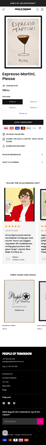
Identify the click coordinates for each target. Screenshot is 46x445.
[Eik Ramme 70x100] (19, 301)
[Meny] (3, 9)
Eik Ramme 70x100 (8, 325)
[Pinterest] (14, 403)
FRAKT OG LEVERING (10, 162)
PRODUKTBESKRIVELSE (11, 154)
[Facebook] (9, 403)
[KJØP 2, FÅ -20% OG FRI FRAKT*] (23, 3)
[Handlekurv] (42, 9)
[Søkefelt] (37, 9)
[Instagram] (3, 403)
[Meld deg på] (40, 421)
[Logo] (23, 9)
